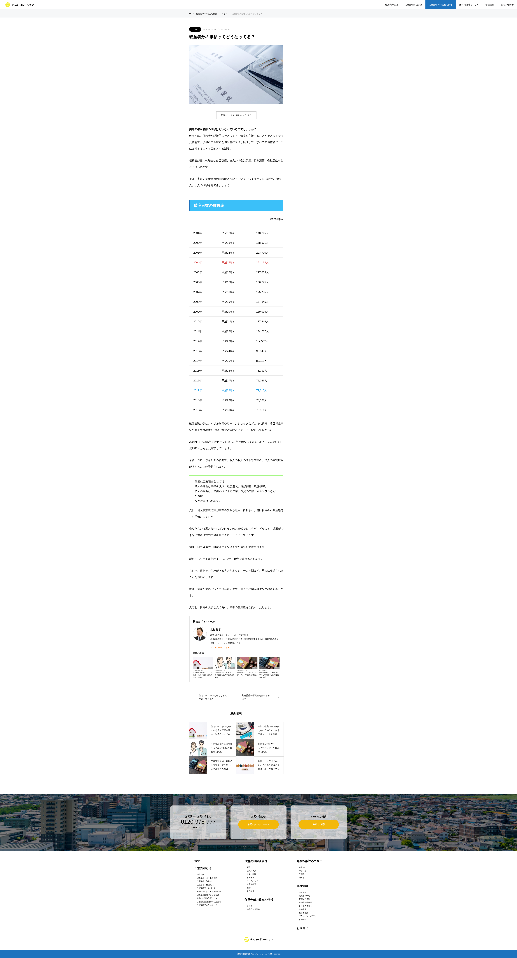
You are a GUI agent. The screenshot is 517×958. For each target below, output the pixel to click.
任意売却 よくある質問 (207, 878)
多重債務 (250, 877)
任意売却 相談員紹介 (206, 885)
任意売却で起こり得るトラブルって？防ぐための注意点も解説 (269, 675)
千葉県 (302, 874)
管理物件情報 (304, 899)
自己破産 (250, 891)
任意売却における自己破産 (208, 895)
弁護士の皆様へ (305, 906)
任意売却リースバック (206, 888)
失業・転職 (251, 874)
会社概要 (302, 892)
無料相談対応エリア (469, 5)
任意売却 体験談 (204, 881)
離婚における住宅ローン (207, 898)
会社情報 (489, 5)
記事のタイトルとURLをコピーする (236, 115)
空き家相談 (303, 913)
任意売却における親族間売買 (209, 891)
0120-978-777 (198, 822)
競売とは (200, 874)
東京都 (302, 867)
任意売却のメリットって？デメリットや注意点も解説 (246, 674)
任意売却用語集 (253, 909)
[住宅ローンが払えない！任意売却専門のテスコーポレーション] (19, 4)
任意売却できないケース (207, 905)
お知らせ (302, 919)
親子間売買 (251, 884)
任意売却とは (391, 5)
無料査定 (302, 909)
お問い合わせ (507, 5)
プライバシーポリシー (308, 916)
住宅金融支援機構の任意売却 (209, 902)
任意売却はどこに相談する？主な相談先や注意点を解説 (224, 675)
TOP (197, 861)
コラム (195, 29)
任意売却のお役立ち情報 (441, 5)
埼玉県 (302, 877)
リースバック (252, 881)
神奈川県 (302, 871)
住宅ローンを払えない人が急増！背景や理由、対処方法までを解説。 (202, 675)
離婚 (249, 888)
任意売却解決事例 (413, 5)
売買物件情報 (304, 896)
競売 (249, 867)
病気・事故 (251, 871)
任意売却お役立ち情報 (259, 899)
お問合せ (302, 928)
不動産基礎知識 (305, 902)
